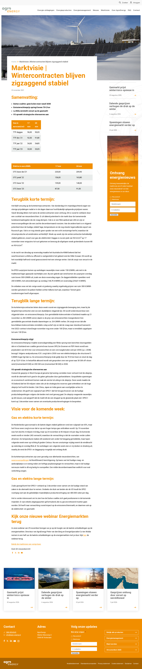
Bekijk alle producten (115, 632)
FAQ (129, 10)
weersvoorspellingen (20, 460)
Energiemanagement (82, 10)
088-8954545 (11, 632)
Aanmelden (114, 215)
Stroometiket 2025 (114, 650)
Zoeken (125, 3)
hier (84, 535)
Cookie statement (117, 663)
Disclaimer (128, 663)
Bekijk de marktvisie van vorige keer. (26, 544)
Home (14, 62)
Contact (136, 10)
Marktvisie (105, 10)
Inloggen (136, 3)
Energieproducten (64, 10)
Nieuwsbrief (116, 197)
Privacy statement (104, 663)
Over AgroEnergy (119, 10)
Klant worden (112, 644)
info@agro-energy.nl (13, 635)
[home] (11, 10)
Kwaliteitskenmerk (73, 663)
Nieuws (96, 10)
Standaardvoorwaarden (88, 663)
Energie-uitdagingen (46, 10)
